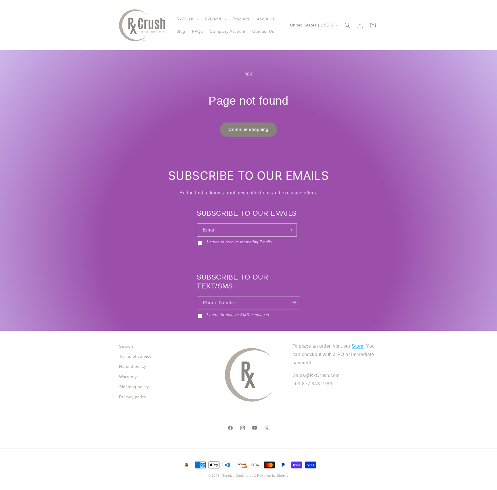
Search (126, 346)
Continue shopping (248, 129)
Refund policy (132, 366)
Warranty (128, 376)
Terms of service (135, 356)
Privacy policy (132, 397)
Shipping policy (134, 386)
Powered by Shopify (273, 475)
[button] (187, 19)
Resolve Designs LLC (239, 475)
